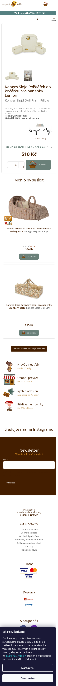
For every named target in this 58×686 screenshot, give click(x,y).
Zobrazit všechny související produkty (29, 348)
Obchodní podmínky (29, 536)
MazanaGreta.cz (16, 656)
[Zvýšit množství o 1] (21, 165)
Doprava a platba (29, 532)
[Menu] (53, 19)
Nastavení (27, 668)
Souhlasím (28, 678)
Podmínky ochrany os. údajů (29, 539)
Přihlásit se (10, 483)
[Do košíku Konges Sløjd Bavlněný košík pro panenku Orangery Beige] (29, 333)
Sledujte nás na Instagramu (29, 429)
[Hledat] (36, 19)
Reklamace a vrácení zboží (29, 542)
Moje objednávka (29, 549)
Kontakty (29, 546)
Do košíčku (42, 164)
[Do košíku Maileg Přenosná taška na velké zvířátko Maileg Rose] (29, 257)
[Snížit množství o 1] (10, 165)
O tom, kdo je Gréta (29, 529)
